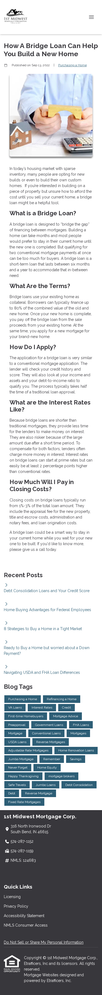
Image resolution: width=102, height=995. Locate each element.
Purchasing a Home (72, 65)
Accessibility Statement (24, 916)
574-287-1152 (22, 841)
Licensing (12, 897)
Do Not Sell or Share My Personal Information (44, 942)
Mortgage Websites (42, 975)
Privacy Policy (16, 906)
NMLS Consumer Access (26, 925)
